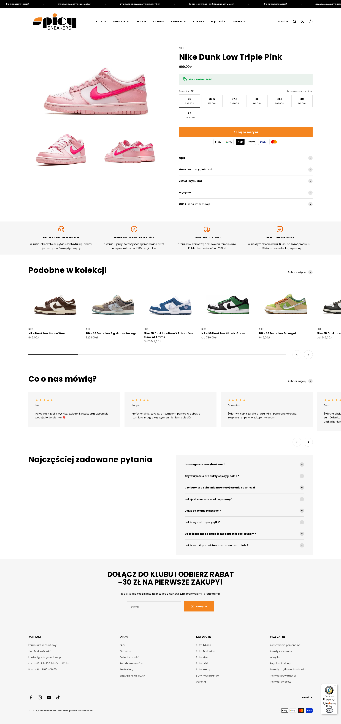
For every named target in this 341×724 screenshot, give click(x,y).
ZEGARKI (176, 21)
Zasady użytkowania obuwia (287, 669)
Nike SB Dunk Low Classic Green (223, 333)
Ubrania (201, 681)
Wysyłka (275, 657)
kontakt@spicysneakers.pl (44, 657)
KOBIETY (198, 21)
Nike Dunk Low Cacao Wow (46, 333)
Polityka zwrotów (280, 681)
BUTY (99, 21)
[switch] (329, 710)
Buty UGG (202, 663)
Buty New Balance (207, 675)
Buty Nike (202, 657)
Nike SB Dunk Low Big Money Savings (111, 333)
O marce (125, 651)
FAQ (122, 645)
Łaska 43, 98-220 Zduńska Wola (48, 663)
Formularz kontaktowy (42, 645)
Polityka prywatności (283, 675)
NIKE (181, 48)
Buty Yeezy (203, 669)
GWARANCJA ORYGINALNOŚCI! (64, 4)
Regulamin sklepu (281, 663)
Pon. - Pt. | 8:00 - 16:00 (42, 669)
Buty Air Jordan (205, 651)
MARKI (237, 21)
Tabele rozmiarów (131, 663)
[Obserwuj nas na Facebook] (30, 697)
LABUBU (158, 21)
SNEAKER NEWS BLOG (132, 675)
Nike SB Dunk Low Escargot (277, 333)
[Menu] (335, 686)
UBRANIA (119, 21)
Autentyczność (129, 657)
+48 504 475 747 (39, 651)
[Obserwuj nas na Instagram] (39, 697)
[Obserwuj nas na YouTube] (49, 697)
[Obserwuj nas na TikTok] (58, 697)
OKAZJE (141, 21)
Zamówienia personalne (285, 645)
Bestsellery (126, 669)
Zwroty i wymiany (281, 651)
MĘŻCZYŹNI (218, 21)
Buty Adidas (203, 645)
